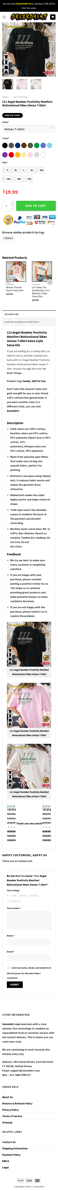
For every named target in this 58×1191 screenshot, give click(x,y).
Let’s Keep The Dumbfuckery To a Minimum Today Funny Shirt (41, 292)
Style (5, 122)
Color (5, 138)
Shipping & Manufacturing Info (22, 322)
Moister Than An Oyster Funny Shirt (15, 289)
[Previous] (7, 49)
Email (10, 951)
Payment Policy (11, 1154)
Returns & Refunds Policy (17, 1103)
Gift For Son (39, 381)
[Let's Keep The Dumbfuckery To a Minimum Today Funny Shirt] (42, 271)
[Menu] (4, 17)
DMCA (5, 1161)
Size (5, 162)
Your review (14, 908)
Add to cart (36, 206)
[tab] (29, 314)
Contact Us (9, 1142)
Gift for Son (20, 97)
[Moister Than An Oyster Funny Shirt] (16, 271)
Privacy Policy (10, 1109)
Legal (5, 1167)
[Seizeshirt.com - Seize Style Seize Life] (29, 17)
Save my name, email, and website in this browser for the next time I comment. (29, 972)
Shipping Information (15, 1148)
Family (26, 381)
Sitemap (7, 1122)
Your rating (13, 890)
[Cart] (53, 17)
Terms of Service (12, 1116)
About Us (7, 1097)
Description (11, 314)
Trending (8, 238)
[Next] (51, 49)
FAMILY (5, 97)
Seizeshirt (13, 410)
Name (11, 935)
